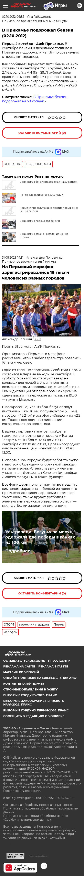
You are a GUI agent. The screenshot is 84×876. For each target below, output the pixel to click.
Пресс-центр (59, 661)
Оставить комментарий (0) (42, 133)
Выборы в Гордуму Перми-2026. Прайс (36, 710)
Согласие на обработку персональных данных (37, 805)
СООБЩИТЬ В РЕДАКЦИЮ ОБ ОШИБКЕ (33, 716)
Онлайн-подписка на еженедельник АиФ (39, 678)
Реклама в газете (53, 666)
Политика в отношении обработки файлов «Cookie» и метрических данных (35, 817)
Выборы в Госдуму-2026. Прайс (30, 695)
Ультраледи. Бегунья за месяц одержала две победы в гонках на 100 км (40, 537)
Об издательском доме (24, 661)
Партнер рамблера (38, 856)
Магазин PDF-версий (21, 672)
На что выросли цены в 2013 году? (41, 194)
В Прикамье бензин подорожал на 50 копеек (34, 99)
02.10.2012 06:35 (13, 17)
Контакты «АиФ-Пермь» (23, 684)
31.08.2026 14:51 (12, 257)
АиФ (37, 339)
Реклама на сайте (19, 666)
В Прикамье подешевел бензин (40, 220)
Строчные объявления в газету (30, 689)
